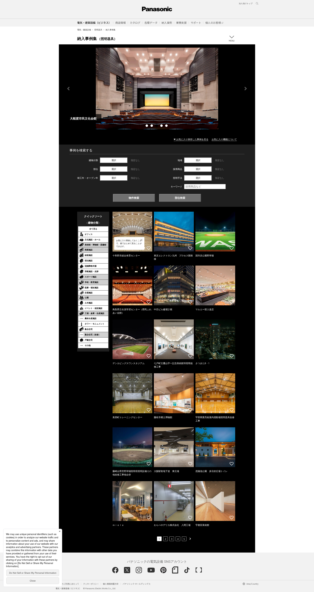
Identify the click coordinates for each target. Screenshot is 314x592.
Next (245, 88)
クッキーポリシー (91, 583)
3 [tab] (157, 126)
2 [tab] (152, 126)
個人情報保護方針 (111, 583)
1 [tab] (147, 126)
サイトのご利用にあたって (67, 583)
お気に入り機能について (224, 139)
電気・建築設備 (84, 29)
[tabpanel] (114, 88)
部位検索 (180, 198)
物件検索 (134, 198)
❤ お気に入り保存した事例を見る (191, 139)
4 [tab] (162, 126)
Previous (68, 88)
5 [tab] (166, 126)
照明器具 (98, 29)
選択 (114, 160)
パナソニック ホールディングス (136, 583)
